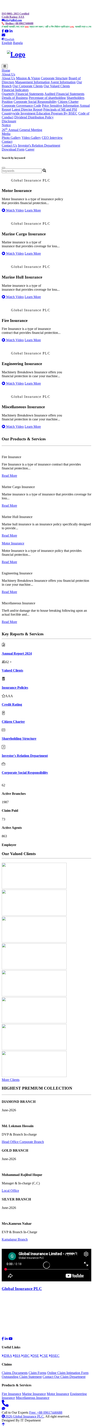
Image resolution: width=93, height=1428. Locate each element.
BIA (17, 1356)
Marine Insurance (34, 1394)
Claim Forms (37, 1373)
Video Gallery (31, 137)
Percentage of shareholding (47, 98)
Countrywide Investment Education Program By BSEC (39, 113)
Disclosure (9, 121)
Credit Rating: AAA (13, 16)
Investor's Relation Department (39, 145)
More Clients (10, 1080)
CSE (45, 1356)
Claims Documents (15, 1373)
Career (29, 149)
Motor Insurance (13, 543)
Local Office (10, 1190)
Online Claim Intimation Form (67, 1373)
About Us (8, 78)
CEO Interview (52, 137)
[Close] (3, 167)
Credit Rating (12, 704)
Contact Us (9, 145)
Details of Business (15, 98)
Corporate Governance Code (21, 105)
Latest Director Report (27, 109)
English (7, 43)
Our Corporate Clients (28, 86)
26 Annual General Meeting (22, 130)
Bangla (18, 43)
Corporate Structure (54, 78)
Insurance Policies (15, 687)
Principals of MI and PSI (60, 109)
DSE (35, 1356)
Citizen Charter (68, 101)
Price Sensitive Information (60, 105)
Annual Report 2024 (17, 653)
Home (6, 70)
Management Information (32, 82)
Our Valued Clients (57, 86)
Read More (9, 475)
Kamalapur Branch (15, 1239)
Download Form (13, 149)
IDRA (7, 1356)
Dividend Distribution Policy (34, 117)
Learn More (33, 210)
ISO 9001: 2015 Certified (15, 13)
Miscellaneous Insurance (32, 1398)
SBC (26, 1356)
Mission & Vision (28, 78)
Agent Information (63, 82)
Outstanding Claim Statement (22, 1377)
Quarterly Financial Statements (23, 94)
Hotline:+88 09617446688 (19, 23)
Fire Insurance (11, 1394)
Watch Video (14, 210)
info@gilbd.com (13, 20)
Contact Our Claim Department (64, 1377)
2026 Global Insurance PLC (24, 1416)
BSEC (55, 1356)
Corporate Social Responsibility (35, 101)
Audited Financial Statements (64, 94)
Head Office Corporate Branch (23, 1142)
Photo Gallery (11, 137)
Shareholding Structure (19, 738)
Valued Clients (12, 670)
